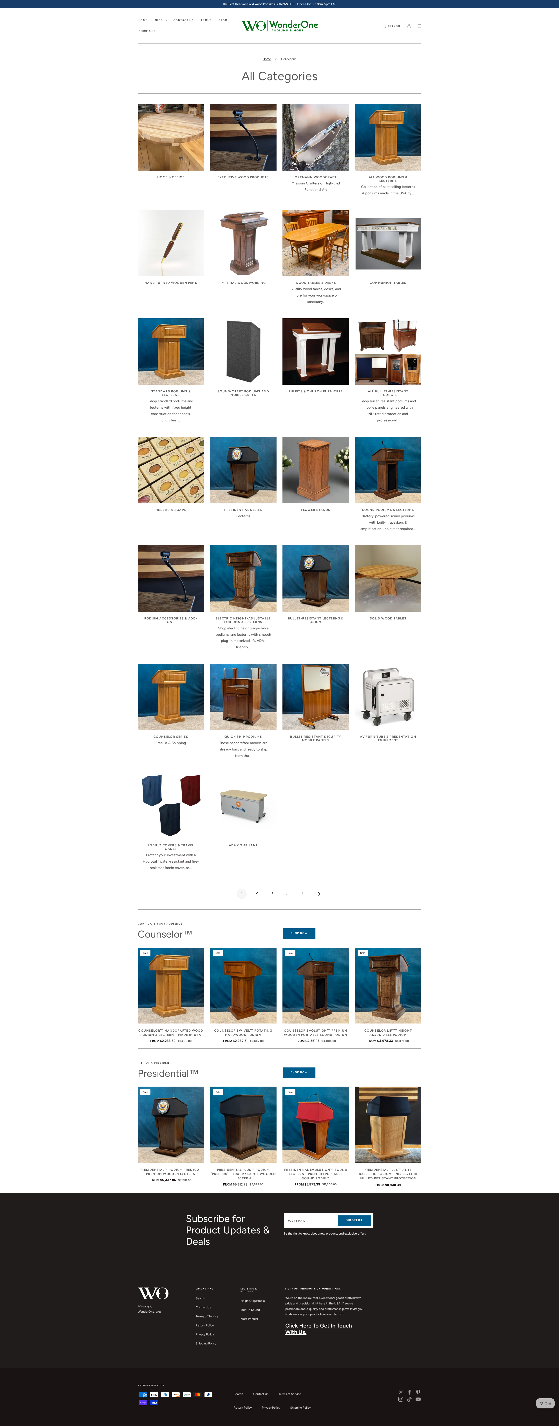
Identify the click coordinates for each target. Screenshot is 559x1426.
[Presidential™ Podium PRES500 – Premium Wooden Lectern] (171, 1124)
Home (267, 59)
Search (200, 1298)
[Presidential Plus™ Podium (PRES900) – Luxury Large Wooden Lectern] (243, 1124)
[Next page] (317, 894)
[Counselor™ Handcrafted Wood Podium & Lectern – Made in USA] (171, 986)
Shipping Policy (206, 1343)
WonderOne (146, 1311)
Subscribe (354, 1220)
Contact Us (203, 1307)
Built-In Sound (250, 1309)
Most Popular (249, 1318)
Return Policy (205, 1325)
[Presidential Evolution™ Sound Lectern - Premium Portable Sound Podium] (315, 1124)
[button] (391, 26)
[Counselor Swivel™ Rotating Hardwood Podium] (243, 986)
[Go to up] (552, 1419)
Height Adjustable (253, 1300)
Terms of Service (207, 1316)
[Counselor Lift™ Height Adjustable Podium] (388, 986)
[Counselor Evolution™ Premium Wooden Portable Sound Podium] (315, 986)
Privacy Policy (205, 1334)
